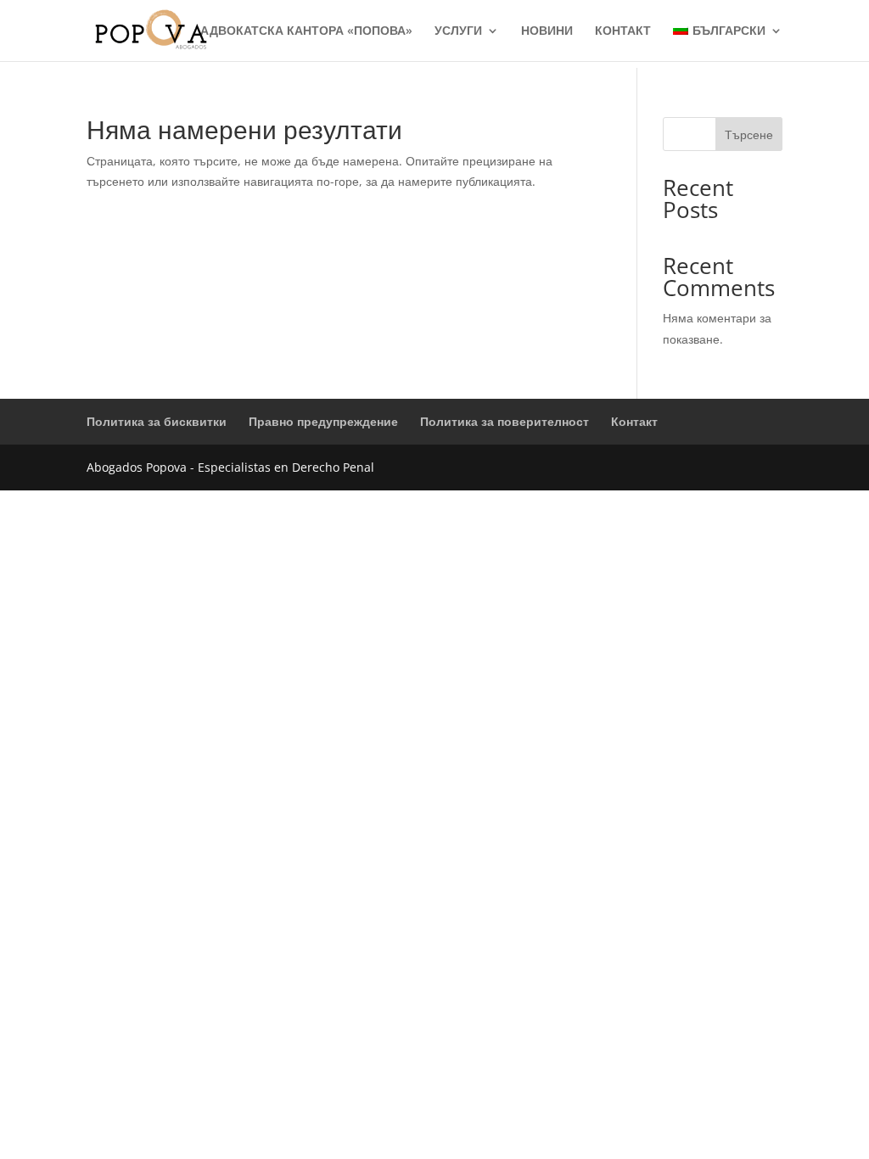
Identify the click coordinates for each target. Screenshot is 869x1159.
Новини (547, 31)
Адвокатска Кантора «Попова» (306, 31)
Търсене (749, 134)
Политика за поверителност (504, 421)
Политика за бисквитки (157, 421)
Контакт (623, 31)
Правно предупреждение (323, 421)
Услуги (458, 31)
